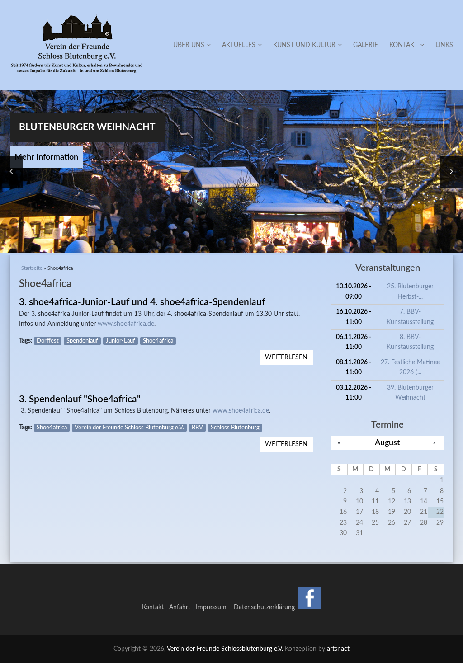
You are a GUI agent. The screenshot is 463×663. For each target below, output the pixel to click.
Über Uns (188, 45)
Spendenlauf (82, 341)
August (387, 442)
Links (444, 45)
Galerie (365, 45)
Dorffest (48, 341)
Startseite (32, 268)
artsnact (338, 649)
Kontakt (403, 45)
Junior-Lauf (120, 341)
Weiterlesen (289, 359)
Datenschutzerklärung (264, 607)
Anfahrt (179, 607)
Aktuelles (238, 45)
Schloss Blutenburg (235, 428)
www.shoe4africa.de (126, 324)
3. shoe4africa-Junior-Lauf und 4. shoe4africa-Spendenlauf (142, 302)
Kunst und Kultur (304, 45)
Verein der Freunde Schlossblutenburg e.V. (225, 649)
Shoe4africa (158, 341)
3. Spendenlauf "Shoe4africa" (80, 399)
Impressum (213, 607)
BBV (197, 428)
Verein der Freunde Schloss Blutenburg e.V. (129, 428)
